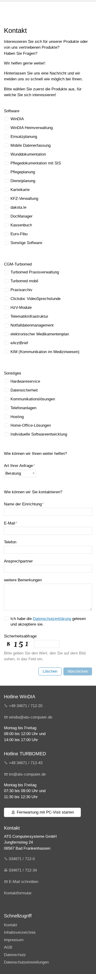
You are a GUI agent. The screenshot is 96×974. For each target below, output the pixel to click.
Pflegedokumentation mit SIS (35, 163)
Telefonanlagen (23, 408)
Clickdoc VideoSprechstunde (35, 298)
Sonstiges (12, 373)
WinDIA (17, 119)
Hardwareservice (25, 381)
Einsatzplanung (23, 136)
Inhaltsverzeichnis (20, 932)
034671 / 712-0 (22, 859)
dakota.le (18, 207)
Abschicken (78, 671)
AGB (8, 947)
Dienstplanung (22, 181)
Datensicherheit (24, 390)
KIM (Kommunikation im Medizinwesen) (44, 352)
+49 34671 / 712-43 (25, 763)
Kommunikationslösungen (32, 399)
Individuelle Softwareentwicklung (38, 434)
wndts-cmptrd (29, 717)
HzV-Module (21, 307)
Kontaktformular (18, 893)
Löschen (50, 671)
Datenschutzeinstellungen (26, 962)
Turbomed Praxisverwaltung (34, 272)
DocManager (21, 216)
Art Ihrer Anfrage (19, 465)
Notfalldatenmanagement (32, 325)
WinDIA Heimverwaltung (31, 128)
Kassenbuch (21, 225)
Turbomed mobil (24, 281)
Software (11, 111)
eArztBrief (19, 343)
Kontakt (10, 925)
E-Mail (10, 523)
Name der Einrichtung (24, 504)
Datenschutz (15, 955)
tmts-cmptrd (26, 774)
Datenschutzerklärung (52, 618)
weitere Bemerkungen (23, 580)
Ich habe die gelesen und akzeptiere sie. (48, 621)
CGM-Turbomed (18, 264)
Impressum (14, 940)
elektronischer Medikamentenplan (39, 334)
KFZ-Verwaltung (24, 198)
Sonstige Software (26, 243)
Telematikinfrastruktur (29, 316)
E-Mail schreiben (23, 881)
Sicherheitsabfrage (20, 636)
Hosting (17, 417)
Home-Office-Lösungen (30, 425)
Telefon (10, 542)
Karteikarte (20, 189)
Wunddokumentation (28, 154)
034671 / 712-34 (23, 870)
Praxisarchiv (21, 290)
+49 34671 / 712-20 (25, 706)
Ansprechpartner (18, 561)
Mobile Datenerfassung (30, 145)
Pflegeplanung (22, 172)
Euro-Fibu (18, 234)
